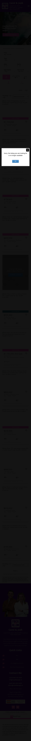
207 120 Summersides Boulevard (13, 240)
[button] (15, 702)
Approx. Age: (9, 70)
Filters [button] (22, 82)
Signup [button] (20, 90)
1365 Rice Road (10, 279)
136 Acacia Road (10, 433)
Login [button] (26, 90)
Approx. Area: (22, 70)
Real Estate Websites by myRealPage (19, 714)
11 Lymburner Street (10, 510)
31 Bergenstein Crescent (10, 124)
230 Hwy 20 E (14, 356)
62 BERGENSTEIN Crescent (11, 549)
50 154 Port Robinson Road (11, 395)
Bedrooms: (6, 66)
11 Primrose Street (10, 317)
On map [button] (8, 82)
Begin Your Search (10, 34)
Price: (8, 54)
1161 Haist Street (10, 472)
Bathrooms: (19, 66)
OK (15, 161)
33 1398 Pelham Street (10, 202)
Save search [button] (6, 77)
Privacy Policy (6, 714)
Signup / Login (15, 275)
